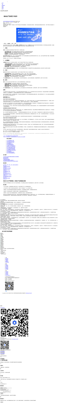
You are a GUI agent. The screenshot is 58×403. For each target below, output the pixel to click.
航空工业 (6, 267)
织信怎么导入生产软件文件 (11, 146)
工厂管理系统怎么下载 (10, 140)
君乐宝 (6, 264)
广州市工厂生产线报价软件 (11, 145)
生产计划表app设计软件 (10, 142)
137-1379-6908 (2, 353)
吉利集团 (6, 265)
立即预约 (2, 393)
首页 (4, 21)
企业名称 (1, 390)
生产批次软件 (9, 151)
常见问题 (6, 21)
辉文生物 (6, 269)
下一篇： (14, 136)
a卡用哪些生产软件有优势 (11, 149)
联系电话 (2, 388)
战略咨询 (6, 261)
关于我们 (6, 274)
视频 (2, 7)
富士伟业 (6, 266)
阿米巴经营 (7, 262)
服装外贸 (6, 259)
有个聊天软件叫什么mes (10, 141)
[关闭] (1, 356)
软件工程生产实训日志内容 (11, 150)
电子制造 (6, 258)
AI (2, 4)
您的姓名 (2, 387)
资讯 (2, 6)
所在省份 (1, 389)
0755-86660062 (2, 307)
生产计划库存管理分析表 (11, 148)
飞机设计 (6, 260)
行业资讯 (6, 272)
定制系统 (3, 5)
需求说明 (1, 392)
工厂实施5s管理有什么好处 (11, 147)
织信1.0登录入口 (7, 275)
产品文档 (6, 271)
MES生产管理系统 (10, 21)
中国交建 (6, 268)
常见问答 (6, 273)
